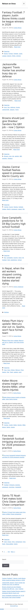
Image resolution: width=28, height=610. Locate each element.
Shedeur (10, 158)
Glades (4, 209)
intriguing (12, 485)
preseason (14, 209)
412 (9, 551)
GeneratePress (14, 606)
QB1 (21, 156)
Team (11, 372)
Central (6, 207)
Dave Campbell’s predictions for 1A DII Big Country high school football (14, 222)
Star (8, 372)
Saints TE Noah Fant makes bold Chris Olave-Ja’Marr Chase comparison (13, 500)
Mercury (17, 370)
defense (12, 107)
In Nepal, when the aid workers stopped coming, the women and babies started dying (13, 276)
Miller (23, 425)
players (9, 56)
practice (17, 485)
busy (5, 107)
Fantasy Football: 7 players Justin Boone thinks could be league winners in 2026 (13, 18)
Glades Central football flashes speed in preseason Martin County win (13, 171)
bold (5, 542)
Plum (22, 370)
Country (15, 257)
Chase (9, 542)
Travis (17, 109)
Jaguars (12, 109)
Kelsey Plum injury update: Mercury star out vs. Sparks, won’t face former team (13, 326)
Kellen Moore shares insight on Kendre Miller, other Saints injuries (13, 385)
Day (9, 107)
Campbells (10, 257)
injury (8, 370)
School (20, 260)
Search (4, 559)
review (2, 609)
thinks (14, 56)
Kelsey (13, 370)
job (13, 156)
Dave (20, 257)
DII (23, 257)
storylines (11, 487)
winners (18, 56)
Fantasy (10, 53)
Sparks (4, 372)
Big (5, 257)
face (5, 370)
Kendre (20, 425)
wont (20, 372)
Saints (8, 427)
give (10, 156)
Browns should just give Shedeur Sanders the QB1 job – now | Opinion (13, 122)
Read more (17, 47)
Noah (3, 544)
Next (13, 551)
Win (23, 209)
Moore (4, 427)
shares (13, 427)
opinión (17, 156)
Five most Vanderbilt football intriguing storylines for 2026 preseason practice (13, 441)
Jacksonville (5, 109)
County (11, 207)
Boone (6, 53)
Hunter (18, 107)
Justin (20, 53)
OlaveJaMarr (9, 544)
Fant (24, 542)
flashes (16, 207)
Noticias (6, 312)
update (16, 372)
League (4, 56)
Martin (9, 209)
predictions (14, 260)
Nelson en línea (9, 4)
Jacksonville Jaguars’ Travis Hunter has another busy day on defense (13, 70)
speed (20, 209)
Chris (13, 542)
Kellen (15, 425)
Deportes (6, 51)
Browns (6, 156)
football (16, 53)
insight (11, 425)
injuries (6, 425)
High (8, 260)
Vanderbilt (18, 487)
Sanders (4, 158)
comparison (18, 542)
